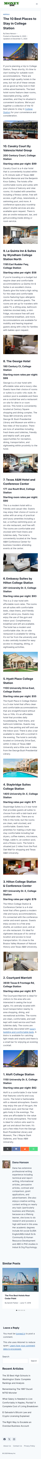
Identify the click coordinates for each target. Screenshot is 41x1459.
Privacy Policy (29, 1446)
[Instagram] (14, 1439)
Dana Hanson (10, 34)
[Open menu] (37, 3)
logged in (20, 1333)
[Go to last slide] (5, 1288)
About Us (7, 1446)
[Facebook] (4, 1439)
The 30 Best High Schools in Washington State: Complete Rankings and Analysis (16, 1379)
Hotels (6, 14)
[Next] (35, 1288)
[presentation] (20, 1280)
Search (5, 1356)
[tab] (16, 1310)
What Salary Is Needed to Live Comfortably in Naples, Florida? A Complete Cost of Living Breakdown (20, 1403)
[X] (9, 1439)
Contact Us (17, 1446)
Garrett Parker (12, 1303)
